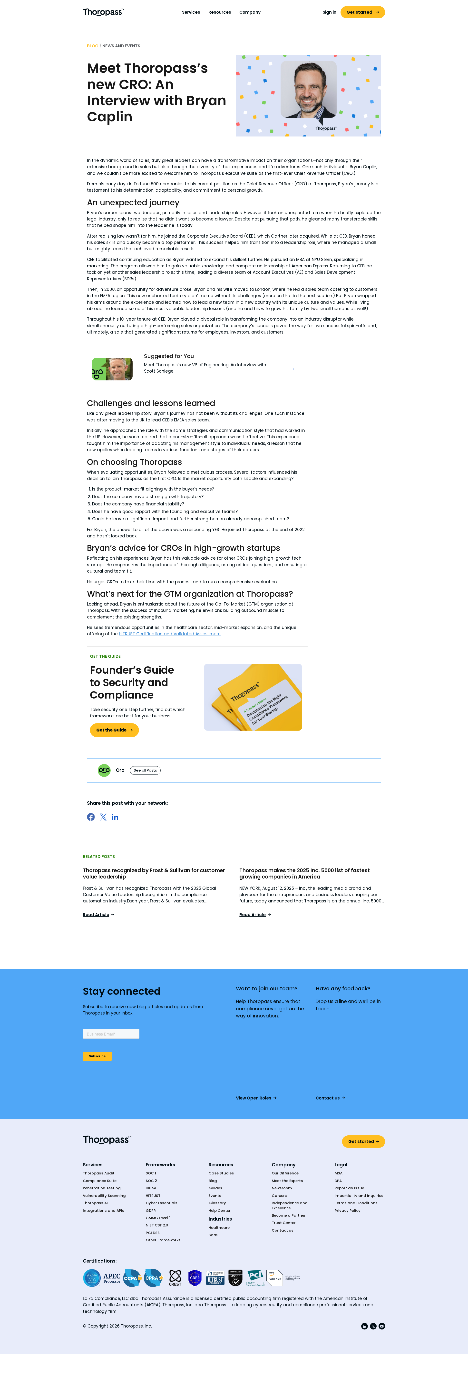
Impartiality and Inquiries (359, 1195)
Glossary (217, 1203)
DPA (338, 1180)
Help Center (220, 1210)
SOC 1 (151, 1173)
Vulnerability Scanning (104, 1195)
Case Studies (221, 1173)
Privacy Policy (348, 1210)
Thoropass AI (95, 1203)
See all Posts (145, 770)
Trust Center (284, 1222)
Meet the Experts (287, 1180)
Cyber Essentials (161, 1203)
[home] (103, 12)
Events (215, 1195)
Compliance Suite (100, 1180)
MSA (338, 1173)
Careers (279, 1195)
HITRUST (153, 1195)
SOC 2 (151, 1180)
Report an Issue (349, 1188)
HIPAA (151, 1188)
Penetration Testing (102, 1188)
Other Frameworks (163, 1240)
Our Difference (285, 1173)
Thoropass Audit (99, 1173)
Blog (92, 45)
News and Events (121, 46)
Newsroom (282, 1188)
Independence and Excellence (290, 1205)
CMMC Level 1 (158, 1217)
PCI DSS (153, 1232)
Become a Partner (289, 1215)
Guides (215, 1188)
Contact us (282, 1230)
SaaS (213, 1235)
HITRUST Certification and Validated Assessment (170, 634)
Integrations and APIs (103, 1210)
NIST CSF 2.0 (157, 1225)
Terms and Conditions (356, 1203)
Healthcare (219, 1227)
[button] (191, 12)
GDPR (151, 1210)
